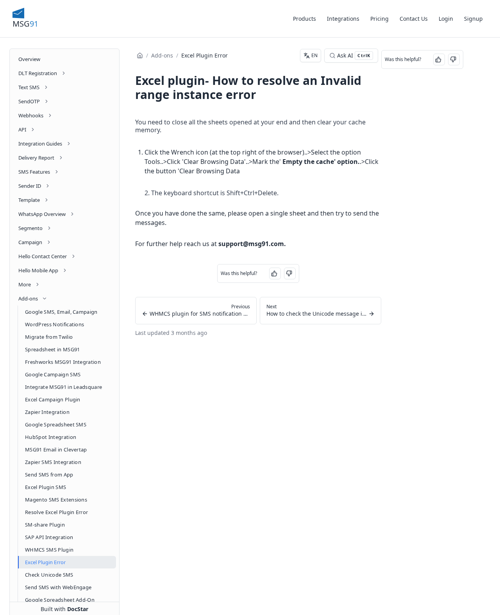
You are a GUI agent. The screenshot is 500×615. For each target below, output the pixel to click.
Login (446, 18)
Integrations (343, 18)
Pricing (379, 18)
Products (304, 18)
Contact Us (414, 18)
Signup (473, 18)
